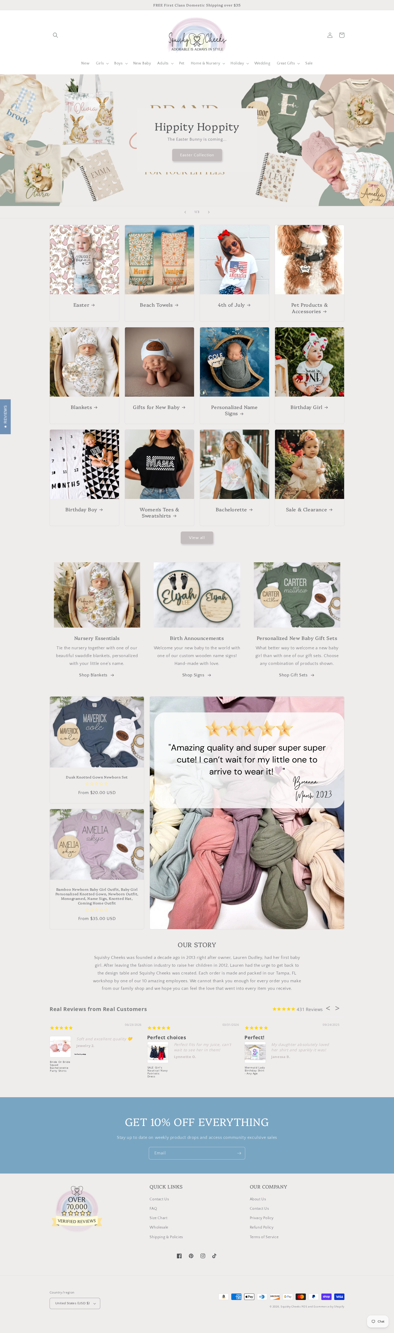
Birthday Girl (306, 407)
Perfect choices (166, 1037)
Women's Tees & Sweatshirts (159, 512)
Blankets (81, 407)
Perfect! (254, 1037)
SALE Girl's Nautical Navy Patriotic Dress (157, 1072)
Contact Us (159, 1199)
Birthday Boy (81, 509)
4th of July (231, 305)
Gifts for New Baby (156, 407)
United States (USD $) (72, 1303)
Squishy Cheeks (291, 1306)
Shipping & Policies (166, 1237)
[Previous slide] (185, 212)
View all (197, 537)
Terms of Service (264, 1237)
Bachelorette (231, 509)
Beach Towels (156, 305)
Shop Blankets (93, 675)
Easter (81, 305)
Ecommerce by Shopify (329, 1306)
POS (304, 1306)
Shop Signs (193, 675)
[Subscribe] (239, 1153)
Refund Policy (262, 1227)
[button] (55, 35)
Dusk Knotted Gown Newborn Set (97, 777)
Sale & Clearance (306, 509)
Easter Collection (197, 155)
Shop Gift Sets (293, 675)
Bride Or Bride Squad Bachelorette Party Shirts (60, 1066)
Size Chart (158, 1218)
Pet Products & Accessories (309, 308)
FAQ (153, 1209)
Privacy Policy (262, 1218)
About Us (258, 1199)
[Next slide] (209, 212)
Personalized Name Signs (234, 410)
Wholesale (159, 1227)
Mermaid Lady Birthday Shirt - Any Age (255, 1070)
